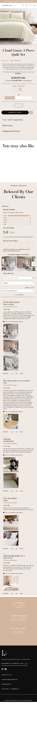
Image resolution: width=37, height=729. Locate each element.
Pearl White (16, 89)
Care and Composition (13, 120)
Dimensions (8, 126)
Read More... (18, 73)
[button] (18, 81)
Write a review (17, 60)
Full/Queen (9, 97)
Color (18, 86)
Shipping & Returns (11, 131)
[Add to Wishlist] (31, 112)
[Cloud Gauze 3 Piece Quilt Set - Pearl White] (4, 176)
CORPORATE (6, 684)
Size (18, 94)
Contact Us (6, 675)
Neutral (20, 89)
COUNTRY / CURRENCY (10, 689)
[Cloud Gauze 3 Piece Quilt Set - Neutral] (6, 176)
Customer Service (9, 679)
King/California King (23, 97)
